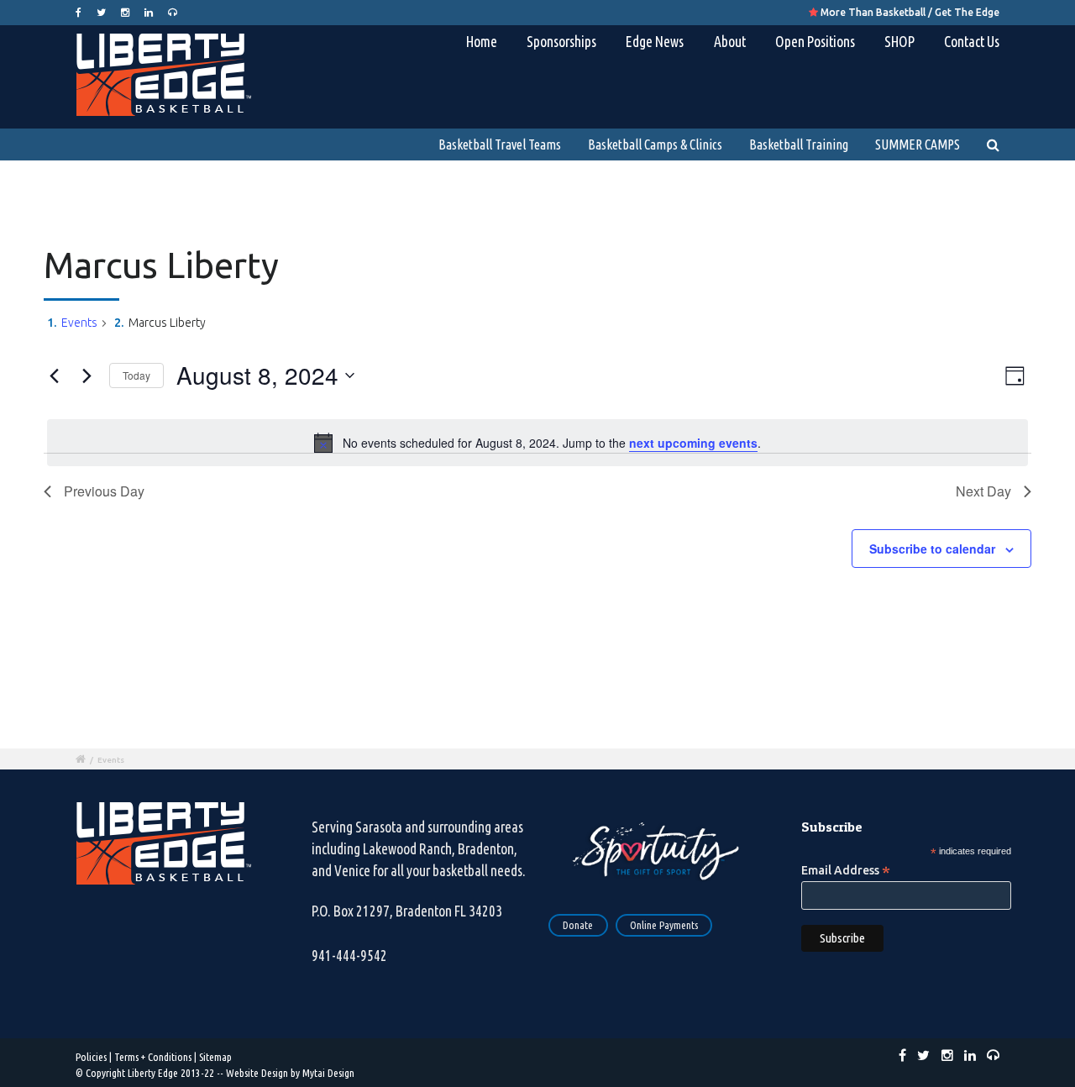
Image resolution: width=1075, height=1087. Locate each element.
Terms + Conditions (152, 1057)
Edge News (655, 42)
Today (136, 375)
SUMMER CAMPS (917, 144)
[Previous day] (54, 375)
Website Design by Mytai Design (290, 1073)
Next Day (983, 491)
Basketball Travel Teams (499, 144)
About (730, 42)
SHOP (899, 42)
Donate (578, 925)
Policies (91, 1057)
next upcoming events (693, 442)
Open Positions (815, 42)
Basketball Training (798, 144)
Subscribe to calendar (932, 548)
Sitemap (215, 1057)
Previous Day (104, 491)
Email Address (845, 870)
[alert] (537, 442)
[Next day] (86, 375)
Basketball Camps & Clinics (655, 144)
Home (481, 42)
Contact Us (971, 42)
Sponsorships (561, 42)
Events (79, 322)
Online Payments (664, 925)
